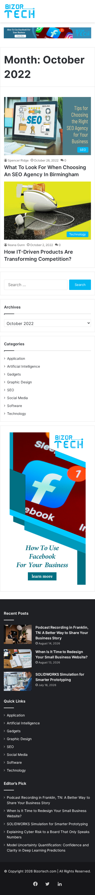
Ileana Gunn (16, 245)
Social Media (17, 398)
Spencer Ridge (18, 160)
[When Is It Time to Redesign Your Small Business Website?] (18, 658)
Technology (16, 414)
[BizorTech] (19, 11)
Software (14, 406)
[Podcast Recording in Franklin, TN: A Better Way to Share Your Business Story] (18, 634)
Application (16, 358)
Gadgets (14, 374)
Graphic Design (19, 382)
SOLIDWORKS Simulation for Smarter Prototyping (47, 824)
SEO (10, 390)
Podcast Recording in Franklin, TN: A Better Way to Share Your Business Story (61, 632)
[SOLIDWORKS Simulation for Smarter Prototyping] (18, 681)
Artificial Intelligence (23, 366)
